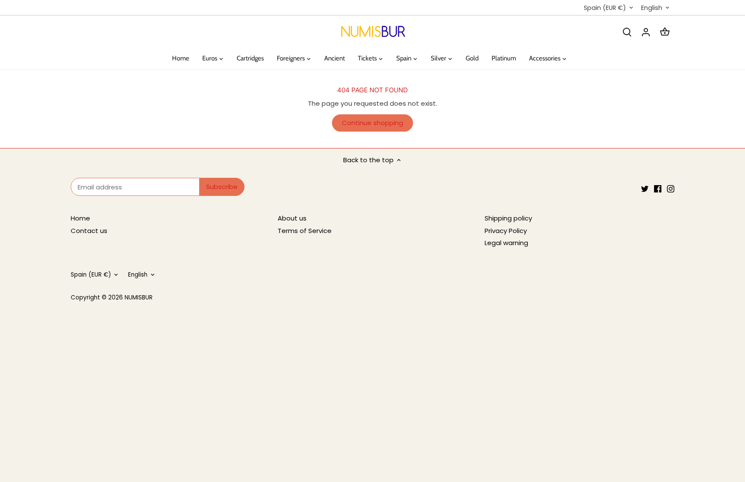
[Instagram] (670, 188)
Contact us (89, 230)
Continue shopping (372, 122)
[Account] (645, 32)
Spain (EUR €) (605, 8)
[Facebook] (657, 188)
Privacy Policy (506, 230)
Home (80, 218)
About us (292, 218)
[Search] (626, 32)
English (651, 8)
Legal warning (506, 242)
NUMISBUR (139, 297)
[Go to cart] (665, 32)
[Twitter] (644, 188)
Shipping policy (508, 218)
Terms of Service (305, 230)
